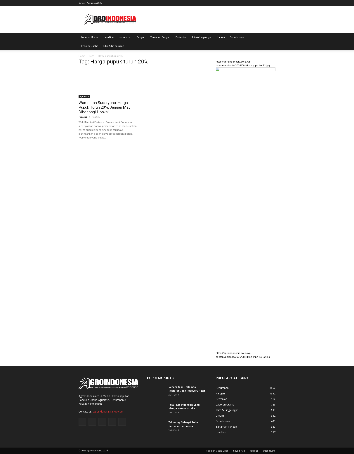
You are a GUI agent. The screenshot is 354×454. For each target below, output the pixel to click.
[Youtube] (272, 2)
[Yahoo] (266, 2)
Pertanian (181, 37)
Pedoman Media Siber (216, 450)
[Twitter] (260, 2)
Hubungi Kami (239, 450)
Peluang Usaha (89, 46)
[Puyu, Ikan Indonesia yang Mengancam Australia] (156, 409)
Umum (221, 37)
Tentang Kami (268, 450)
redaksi (83, 116)
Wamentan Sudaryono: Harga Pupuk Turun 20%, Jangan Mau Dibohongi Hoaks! (105, 107)
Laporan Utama (89, 37)
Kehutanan (125, 37)
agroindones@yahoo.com (108, 411)
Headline (109, 37)
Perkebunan (237, 37)
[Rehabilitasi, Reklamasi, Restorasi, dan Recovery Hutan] (156, 391)
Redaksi (254, 450)
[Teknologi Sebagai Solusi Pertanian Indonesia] (156, 427)
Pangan (141, 37)
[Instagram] (254, 2)
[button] (271, 41)
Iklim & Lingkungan (202, 37)
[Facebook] (248, 2)
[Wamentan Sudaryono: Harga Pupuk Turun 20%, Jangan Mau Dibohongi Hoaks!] (108, 83)
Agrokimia (84, 96)
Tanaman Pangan (160, 37)
